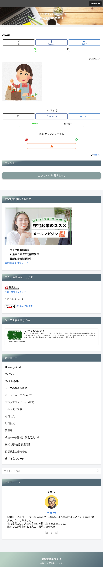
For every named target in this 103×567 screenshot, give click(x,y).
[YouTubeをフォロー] (26, 139)
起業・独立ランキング (15, 292)
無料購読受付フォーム (17, 263)
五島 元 (51, 512)
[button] (68, 50)
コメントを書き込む (51, 175)
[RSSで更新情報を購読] (51, 146)
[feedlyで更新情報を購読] (76, 139)
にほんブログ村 (24, 306)
